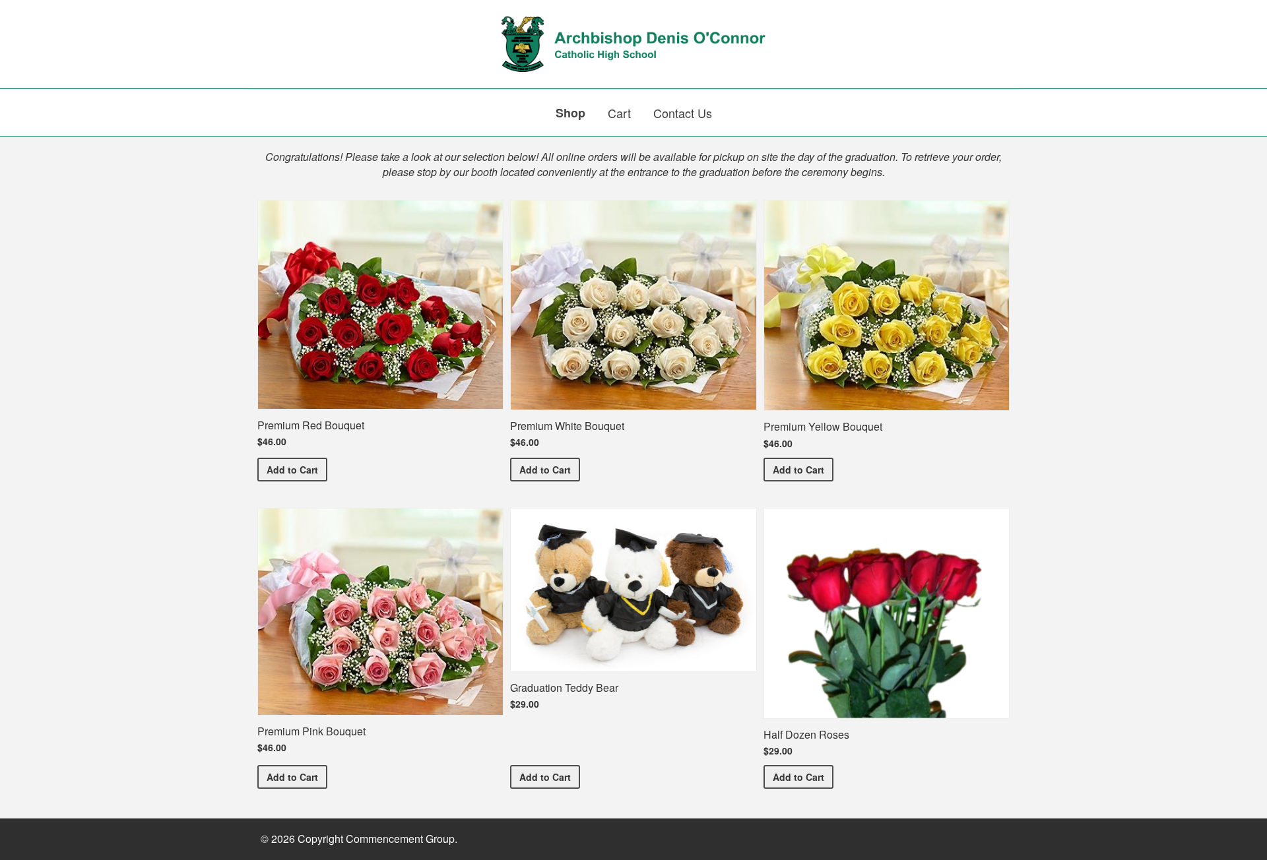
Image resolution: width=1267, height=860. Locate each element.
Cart (619, 112)
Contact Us (682, 112)
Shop (570, 112)
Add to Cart (297, 469)
